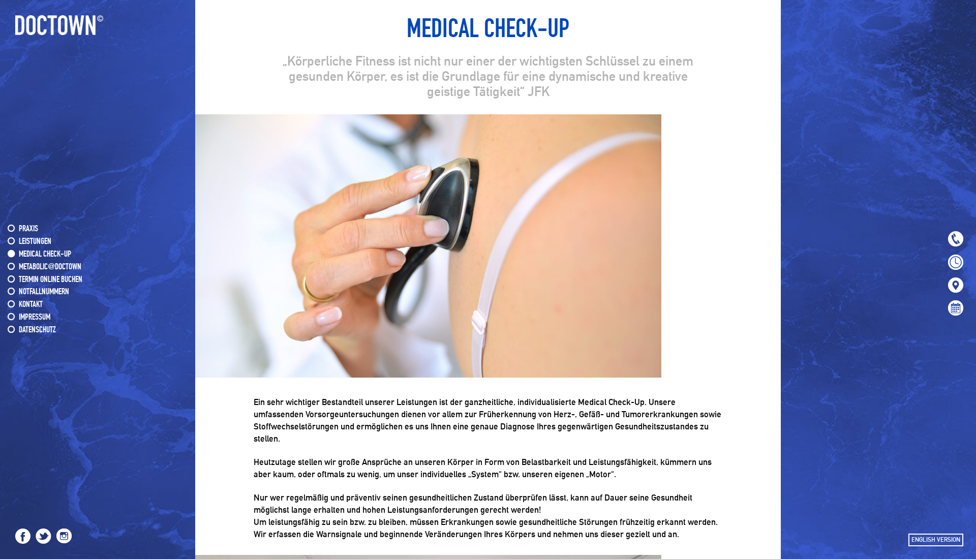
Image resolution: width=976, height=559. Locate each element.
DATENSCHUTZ (37, 330)
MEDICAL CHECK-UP (45, 254)
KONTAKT (31, 304)
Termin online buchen (50, 279)
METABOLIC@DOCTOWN (50, 267)
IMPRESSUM (34, 317)
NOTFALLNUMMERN (44, 292)
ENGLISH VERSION (935, 539)
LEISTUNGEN (35, 241)
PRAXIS (28, 229)
